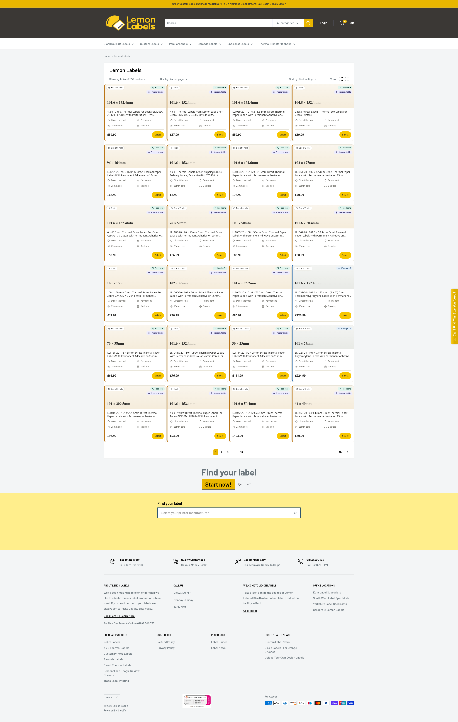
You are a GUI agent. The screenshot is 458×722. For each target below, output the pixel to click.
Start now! (218, 484)
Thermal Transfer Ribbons (275, 43)
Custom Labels (149, 43)
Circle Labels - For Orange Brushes (281, 649)
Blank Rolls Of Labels (117, 43)
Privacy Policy (166, 647)
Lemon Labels (122, 56)
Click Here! (250, 610)
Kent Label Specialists (327, 592)
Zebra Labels (112, 642)
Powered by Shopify (115, 710)
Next (342, 452)
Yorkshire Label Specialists (330, 603)
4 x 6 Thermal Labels (116, 647)
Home (107, 56)
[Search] (308, 23)
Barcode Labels (207, 43)
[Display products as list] (347, 79)
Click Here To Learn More (119, 615)
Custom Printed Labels (118, 653)
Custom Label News (277, 642)
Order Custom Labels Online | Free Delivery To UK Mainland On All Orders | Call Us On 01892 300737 (229, 3)
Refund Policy (166, 642)
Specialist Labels (238, 43)
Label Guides (219, 642)
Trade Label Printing (116, 680)
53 (241, 452)
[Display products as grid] (341, 79)
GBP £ (109, 697)
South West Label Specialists (331, 598)
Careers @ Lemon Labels (328, 609)
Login (323, 22)
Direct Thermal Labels (117, 665)
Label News (218, 647)
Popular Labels (178, 43)
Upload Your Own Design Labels (284, 657)
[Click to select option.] (295, 512)
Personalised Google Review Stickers (122, 672)
